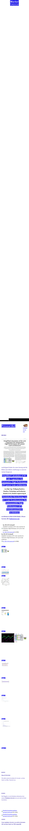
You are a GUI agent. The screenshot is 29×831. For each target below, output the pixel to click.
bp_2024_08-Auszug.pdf (8, 532)
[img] (14, 213)
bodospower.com (14, 518)
